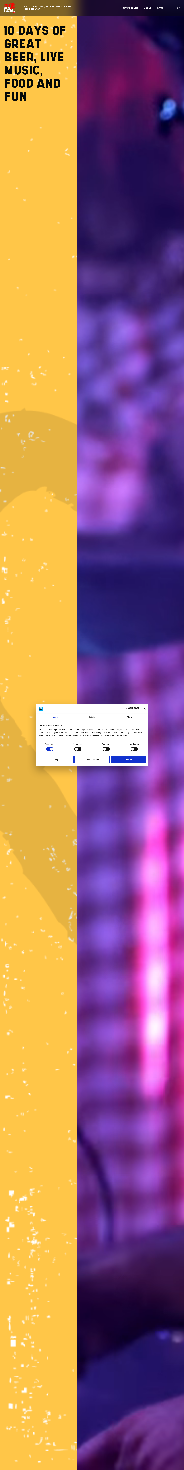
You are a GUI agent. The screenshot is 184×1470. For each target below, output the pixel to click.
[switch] (77, 749)
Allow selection (92, 759)
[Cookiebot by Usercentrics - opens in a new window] (128, 709)
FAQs (160, 8)
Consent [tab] (54, 717)
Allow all (128, 759)
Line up (148, 8)
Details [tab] (92, 717)
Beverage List (130, 8)
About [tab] (129, 717)
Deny (56, 759)
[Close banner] (145, 709)
